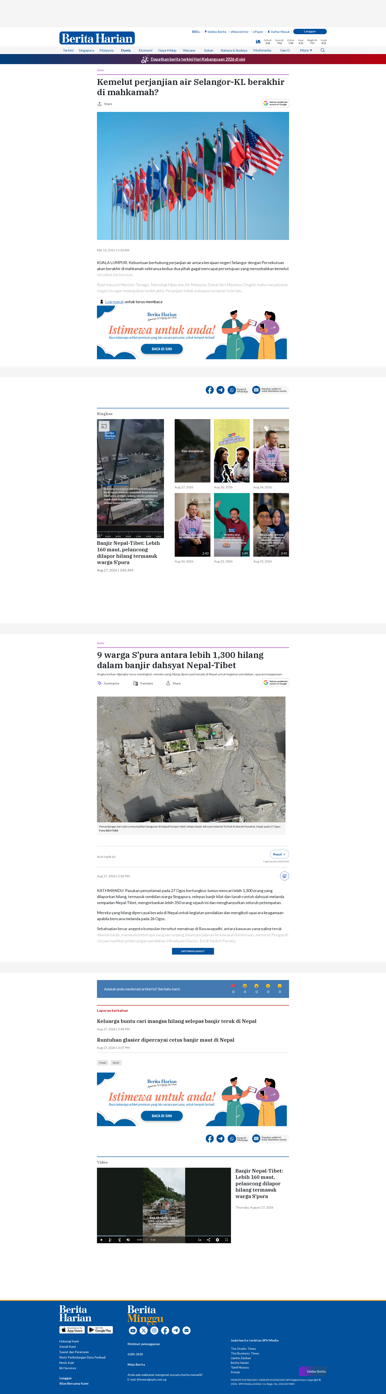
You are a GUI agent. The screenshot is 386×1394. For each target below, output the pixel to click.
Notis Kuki (66, 1363)
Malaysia (106, 50)
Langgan (310, 31)
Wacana (189, 50)
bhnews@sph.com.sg (151, 1379)
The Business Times (245, 1353)
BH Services (67, 1368)
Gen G (285, 50)
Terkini (68, 50)
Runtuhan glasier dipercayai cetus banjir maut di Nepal (166, 1040)
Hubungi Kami (69, 1341)
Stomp (235, 1372)
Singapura (86, 50)
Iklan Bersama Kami (73, 1383)
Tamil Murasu (240, 1367)
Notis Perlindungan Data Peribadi (82, 1357)
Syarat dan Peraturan (74, 1352)
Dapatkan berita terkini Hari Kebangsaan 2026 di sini (198, 59)
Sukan (208, 50)
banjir (116, 1062)
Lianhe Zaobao (241, 1358)
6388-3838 (135, 1354)
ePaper (258, 32)
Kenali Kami (67, 1346)
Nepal (102, 1062)
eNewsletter (240, 32)
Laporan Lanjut (193, 951)
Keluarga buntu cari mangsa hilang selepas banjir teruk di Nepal (177, 1021)
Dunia (126, 50)
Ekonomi (145, 50)
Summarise (112, 683)
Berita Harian (240, 1363)
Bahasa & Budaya (234, 50)
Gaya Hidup (167, 50)
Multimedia (262, 50)
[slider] (164, 1236)
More (304, 50)
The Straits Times (243, 1348)
